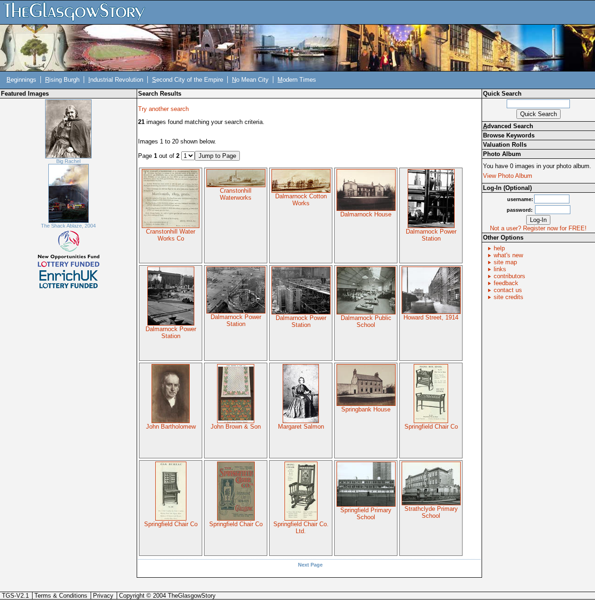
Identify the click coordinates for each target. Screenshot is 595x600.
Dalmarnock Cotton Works (301, 200)
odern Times (297, 79)
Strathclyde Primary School (431, 512)
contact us (508, 290)
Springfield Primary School (365, 514)
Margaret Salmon (301, 426)
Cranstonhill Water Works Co (170, 235)
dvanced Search (508, 126)
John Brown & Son (236, 426)
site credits (508, 296)
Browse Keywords (509, 135)
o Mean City (250, 79)
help (499, 248)
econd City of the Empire (187, 79)
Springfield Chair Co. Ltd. (301, 528)
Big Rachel (68, 161)
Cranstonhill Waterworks (235, 194)
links (500, 269)
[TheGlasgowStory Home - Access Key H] (77, 12)
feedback (506, 283)
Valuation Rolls (505, 144)
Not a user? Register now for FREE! (538, 228)
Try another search (163, 108)
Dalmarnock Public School (366, 321)
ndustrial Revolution (115, 79)
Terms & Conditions (60, 595)
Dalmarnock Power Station (431, 235)
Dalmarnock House (365, 214)
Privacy (103, 595)
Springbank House (365, 409)
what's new (508, 255)
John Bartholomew (171, 426)
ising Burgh (62, 79)
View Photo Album (507, 175)
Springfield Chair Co (431, 426)
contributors (509, 276)
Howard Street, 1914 (430, 317)
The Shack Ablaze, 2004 (68, 225)
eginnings (21, 79)
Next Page (310, 564)
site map (505, 262)
